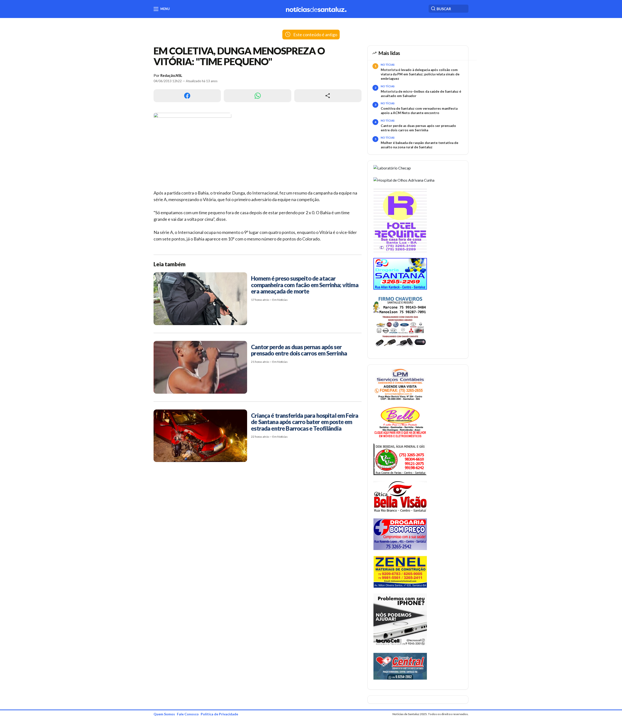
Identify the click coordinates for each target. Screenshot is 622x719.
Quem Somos (164, 714)
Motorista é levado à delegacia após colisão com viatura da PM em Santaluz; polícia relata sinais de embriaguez (420, 74)
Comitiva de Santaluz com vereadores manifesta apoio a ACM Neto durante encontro (419, 111)
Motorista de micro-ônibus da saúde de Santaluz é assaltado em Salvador (421, 93)
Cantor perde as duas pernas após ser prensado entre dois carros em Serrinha (418, 128)
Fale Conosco (188, 714)
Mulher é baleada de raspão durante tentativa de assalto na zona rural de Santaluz (419, 145)
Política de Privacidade (219, 714)
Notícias (388, 64)
